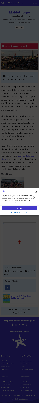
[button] (36, 192)
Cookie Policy (15, 212)
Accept (19, 208)
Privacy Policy (23, 212)
